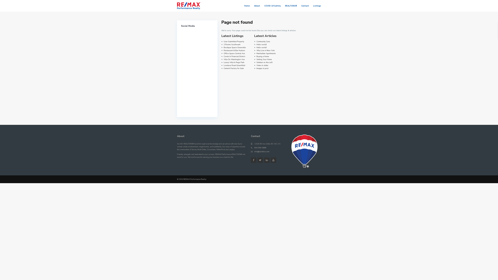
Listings (317, 6)
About (257, 6)
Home (247, 6)
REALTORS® (291, 6)
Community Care (263, 41)
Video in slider (262, 65)
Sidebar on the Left (264, 62)
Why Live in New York (266, 50)
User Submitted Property (234, 41)
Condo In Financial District (234, 56)
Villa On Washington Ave (234, 59)
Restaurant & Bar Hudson (234, 50)
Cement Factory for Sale (234, 68)
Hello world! (262, 44)
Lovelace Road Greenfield (234, 65)
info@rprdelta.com (261, 151)
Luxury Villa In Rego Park (234, 62)
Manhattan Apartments (266, 53)
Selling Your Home (264, 59)
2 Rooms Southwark (232, 44)
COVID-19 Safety (272, 6)
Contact (305, 6)
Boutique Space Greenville (235, 47)
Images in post (262, 68)
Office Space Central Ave (234, 53)
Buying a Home (263, 56)
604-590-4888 (260, 148)
